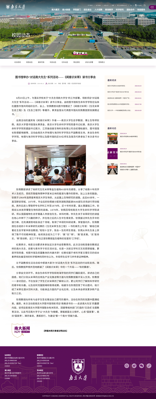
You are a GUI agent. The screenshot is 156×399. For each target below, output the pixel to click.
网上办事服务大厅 (122, 5)
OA (131, 5)
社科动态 (65, 62)
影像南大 (102, 62)
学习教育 (90, 5)
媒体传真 (41, 62)
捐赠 (113, 5)
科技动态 (53, 62)
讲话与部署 (89, 62)
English (140, 5)
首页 (15, 40)
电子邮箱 (98, 5)
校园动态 (22, 40)
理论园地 (76, 62)
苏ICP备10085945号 (89, 396)
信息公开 (106, 5)
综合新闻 (17, 62)
